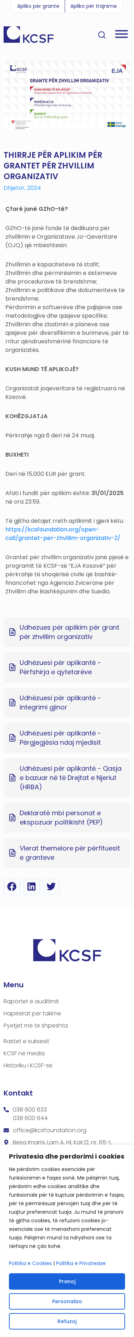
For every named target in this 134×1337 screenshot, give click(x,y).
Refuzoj (67, 1321)
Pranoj (67, 1281)
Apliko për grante (38, 6)
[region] (67, 1241)
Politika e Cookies (30, 1263)
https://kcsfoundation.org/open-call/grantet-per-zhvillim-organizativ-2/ (62, 533)
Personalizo (67, 1301)
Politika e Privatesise (81, 1263)
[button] (12, 887)
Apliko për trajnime (93, 6)
